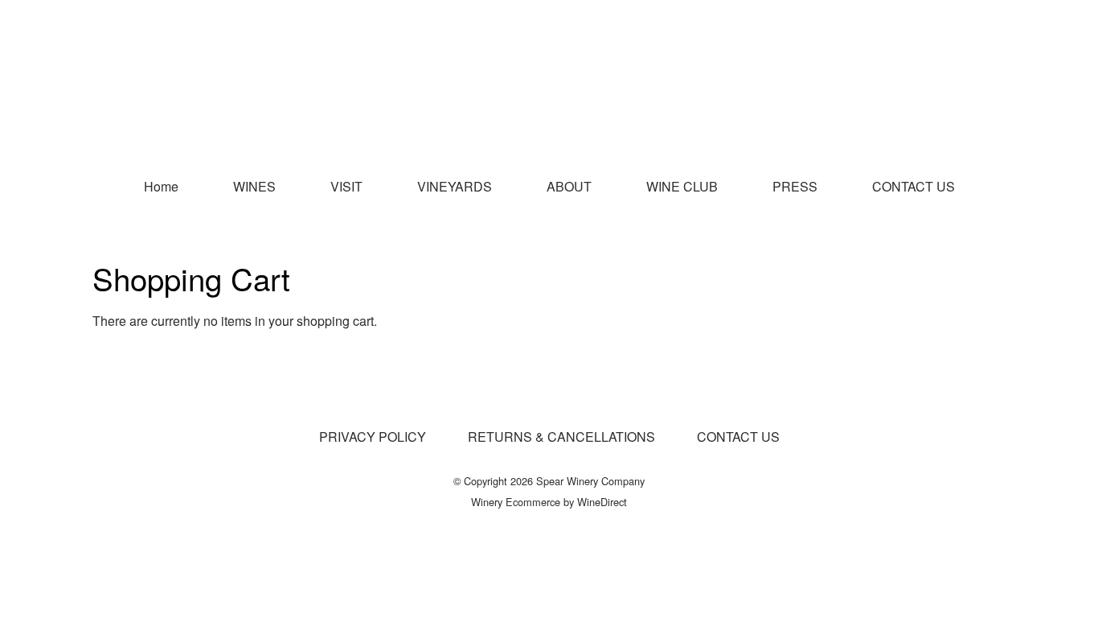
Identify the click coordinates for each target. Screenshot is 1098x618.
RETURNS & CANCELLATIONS (561, 436)
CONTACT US (913, 186)
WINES (254, 186)
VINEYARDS (454, 186)
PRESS (794, 186)
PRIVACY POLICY (372, 436)
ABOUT (569, 186)
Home (161, 186)
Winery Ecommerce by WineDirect (549, 501)
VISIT (346, 186)
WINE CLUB (682, 186)
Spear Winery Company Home (549, 82)
